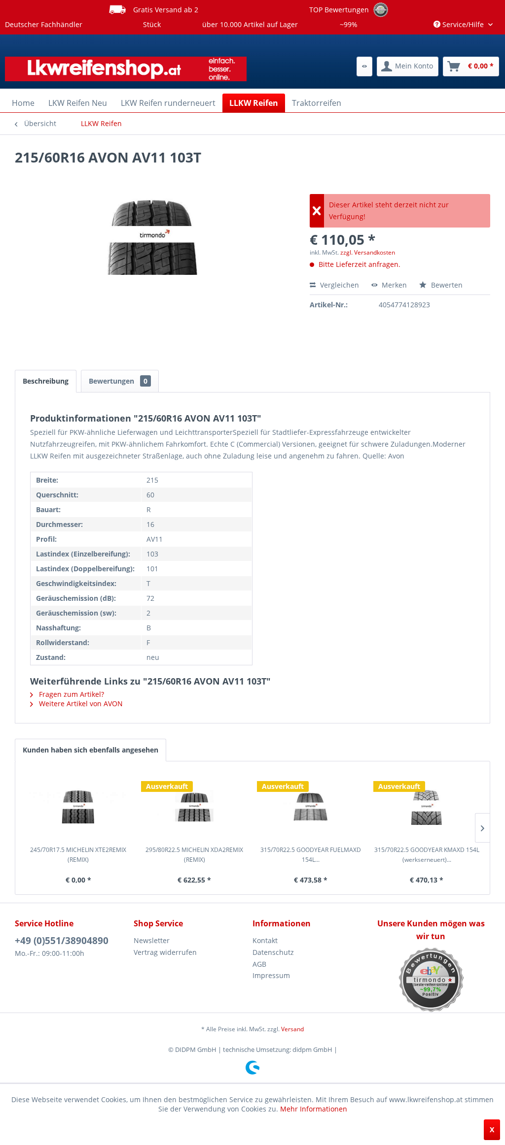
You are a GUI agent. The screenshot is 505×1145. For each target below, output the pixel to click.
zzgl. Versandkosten (367, 252)
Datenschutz (273, 952)
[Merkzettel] (364, 66)
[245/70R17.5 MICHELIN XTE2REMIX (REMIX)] (78, 805)
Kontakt (265, 940)
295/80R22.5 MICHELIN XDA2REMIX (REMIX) (194, 855)
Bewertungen (118, 381)
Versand (292, 1029)
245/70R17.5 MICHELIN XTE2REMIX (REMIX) (78, 855)
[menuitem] (364, 66)
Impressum (271, 975)
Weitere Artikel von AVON (80, 703)
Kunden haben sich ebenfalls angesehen (90, 749)
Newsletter (152, 940)
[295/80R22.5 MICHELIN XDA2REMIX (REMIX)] (195, 805)
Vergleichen (338, 285)
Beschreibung (46, 381)
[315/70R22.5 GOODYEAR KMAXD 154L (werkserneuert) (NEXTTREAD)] (427, 805)
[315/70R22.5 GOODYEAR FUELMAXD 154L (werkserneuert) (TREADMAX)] (310, 805)
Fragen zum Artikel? (70, 694)
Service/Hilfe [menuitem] (463, 24)
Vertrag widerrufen (165, 952)
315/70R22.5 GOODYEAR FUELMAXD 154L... (310, 855)
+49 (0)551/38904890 (61, 940)
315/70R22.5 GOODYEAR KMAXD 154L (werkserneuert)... (426, 855)
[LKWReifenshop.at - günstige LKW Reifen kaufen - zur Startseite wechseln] (126, 69)
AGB (259, 964)
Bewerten (446, 285)
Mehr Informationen (313, 1108)
